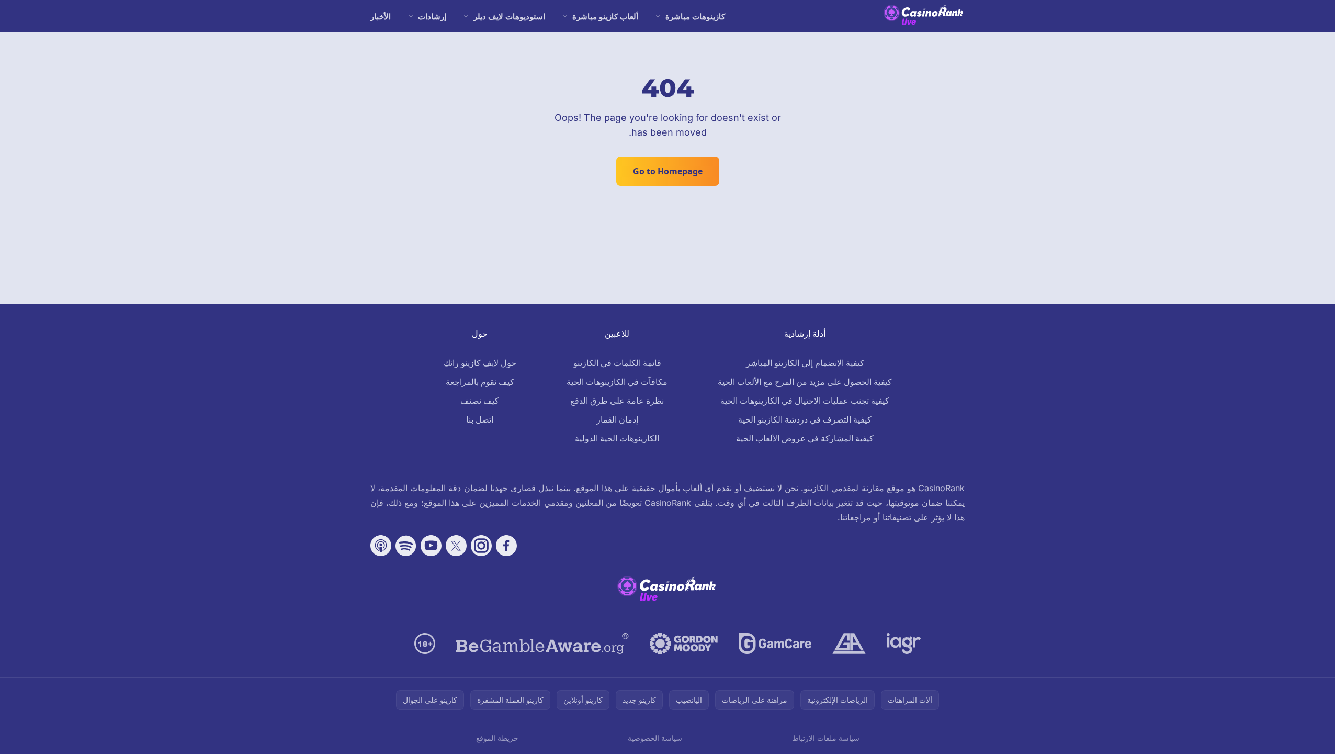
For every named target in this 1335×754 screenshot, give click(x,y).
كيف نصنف (479, 400)
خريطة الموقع (497, 738)
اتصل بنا (479, 419)
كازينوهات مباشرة (695, 16)
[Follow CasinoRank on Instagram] (481, 545)
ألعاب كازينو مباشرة (605, 16)
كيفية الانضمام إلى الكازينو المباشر (805, 363)
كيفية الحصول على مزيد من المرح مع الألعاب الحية (805, 381)
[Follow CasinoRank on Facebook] (506, 545)
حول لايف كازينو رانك (480, 363)
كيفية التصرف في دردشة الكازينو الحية (805, 419)
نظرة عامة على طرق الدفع (617, 400)
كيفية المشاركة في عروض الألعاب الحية (805, 438)
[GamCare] (775, 643)
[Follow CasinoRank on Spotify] (405, 545)
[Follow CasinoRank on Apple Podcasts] (380, 545)
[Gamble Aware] (542, 643)
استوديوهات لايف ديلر (509, 16)
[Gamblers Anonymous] (849, 643)
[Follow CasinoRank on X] (456, 545)
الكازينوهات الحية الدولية (617, 438)
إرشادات (432, 16)
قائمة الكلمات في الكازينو (617, 363)
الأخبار (380, 16)
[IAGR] (904, 643)
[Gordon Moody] (684, 643)
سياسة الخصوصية (655, 738)
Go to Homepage (668, 171)
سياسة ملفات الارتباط (825, 738)
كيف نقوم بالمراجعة (480, 381)
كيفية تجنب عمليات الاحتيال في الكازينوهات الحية (804, 400)
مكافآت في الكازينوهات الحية (617, 381)
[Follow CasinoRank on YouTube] (431, 545)
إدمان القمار (617, 419)
